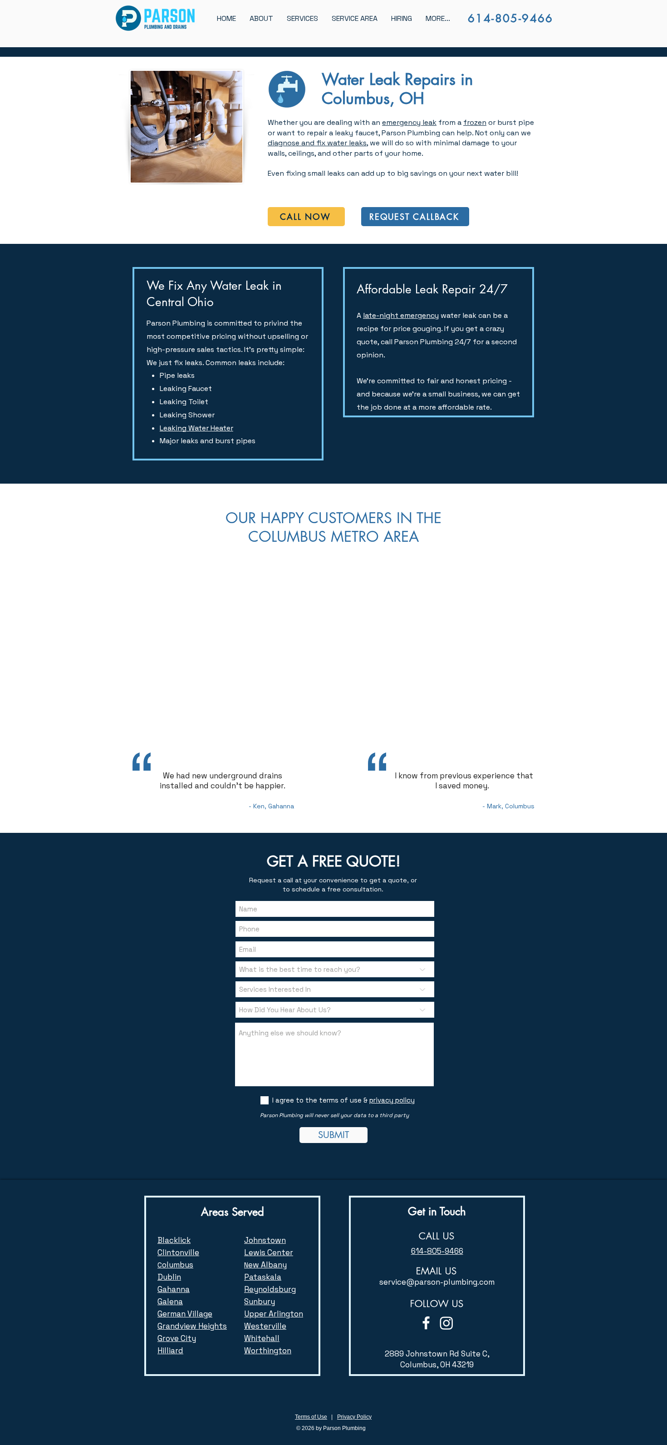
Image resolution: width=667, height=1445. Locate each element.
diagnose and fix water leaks (317, 143)
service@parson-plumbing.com (437, 1282)
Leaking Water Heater (196, 428)
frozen (474, 122)
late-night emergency (401, 315)
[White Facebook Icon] (426, 1322)
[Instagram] (446, 1322)
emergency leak (409, 122)
